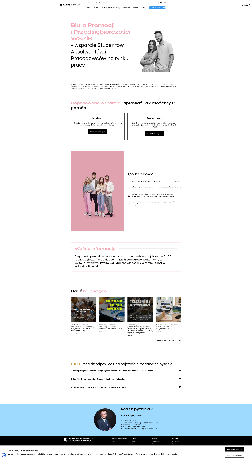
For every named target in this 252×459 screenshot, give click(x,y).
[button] (4, 455)
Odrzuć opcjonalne (234, 455)
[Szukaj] (249, 5)
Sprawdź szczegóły (97, 132)
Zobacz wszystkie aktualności (169, 340)
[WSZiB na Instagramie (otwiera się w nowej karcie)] (164, 2)
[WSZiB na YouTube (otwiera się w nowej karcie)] (161, 2)
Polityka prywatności (169, 454)
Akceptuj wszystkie (234, 449)
